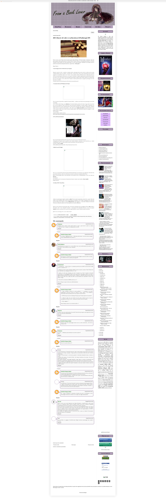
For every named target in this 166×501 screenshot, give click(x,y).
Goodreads (105, 115)
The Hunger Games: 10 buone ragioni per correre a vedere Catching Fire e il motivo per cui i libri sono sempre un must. (106, 237)
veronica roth (107, 387)
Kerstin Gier (104, 360)
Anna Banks (105, 343)
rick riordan (103, 386)
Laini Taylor (105, 362)
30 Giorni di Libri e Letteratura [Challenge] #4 (105, 300)
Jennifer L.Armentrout (104, 356)
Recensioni (68, 27)
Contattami (88, 27)
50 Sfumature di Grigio (76, 216)
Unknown (60, 224)
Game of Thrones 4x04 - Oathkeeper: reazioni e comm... (106, 288)
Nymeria (60, 310)
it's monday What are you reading (105, 157)
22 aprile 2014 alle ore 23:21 (88, 320)
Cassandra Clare (103, 346)
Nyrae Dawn (110, 371)
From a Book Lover (105, 465)
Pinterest (105, 121)
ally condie (106, 383)
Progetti (107, 27)
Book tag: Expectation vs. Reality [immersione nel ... (105, 290)
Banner (78, 27)
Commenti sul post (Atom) (61, 446)
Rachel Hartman (106, 372)
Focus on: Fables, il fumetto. (105, 325)
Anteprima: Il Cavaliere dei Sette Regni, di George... (105, 324)
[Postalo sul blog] (72, 214)
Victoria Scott (100, 382)
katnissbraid (61, 264)
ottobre (101, 276)
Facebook (105, 113)
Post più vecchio (91, 444)
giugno (101, 282)
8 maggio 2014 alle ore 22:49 (89, 401)
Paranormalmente (61, 217)
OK (97, 0)
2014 (100, 272)
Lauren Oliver (104, 364)
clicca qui (77, 63)
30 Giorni (61, 216)
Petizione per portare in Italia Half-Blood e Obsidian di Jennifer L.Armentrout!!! (108, 186)
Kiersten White (102, 361)
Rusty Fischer (106, 375)
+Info (95, 0)
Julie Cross (107, 357)
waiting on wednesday (103, 159)
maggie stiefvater (108, 384)
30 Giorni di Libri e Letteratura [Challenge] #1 (105, 316)
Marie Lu (110, 366)
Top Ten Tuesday (102, 156)
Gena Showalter (101, 349)
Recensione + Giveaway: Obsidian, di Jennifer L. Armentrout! (108, 213)
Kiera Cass (111, 360)
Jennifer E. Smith (108, 353)
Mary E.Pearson (106, 369)
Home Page (58, 27)
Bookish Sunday (102, 147)
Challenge (55, 217)
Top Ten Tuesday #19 (104, 306)
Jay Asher (111, 352)
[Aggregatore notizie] (105, 456)
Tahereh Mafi (105, 379)
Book (103, 467)
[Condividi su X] (73, 214)
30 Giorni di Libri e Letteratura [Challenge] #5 (105, 292)
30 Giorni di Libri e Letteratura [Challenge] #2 (105, 311)
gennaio (101, 330)
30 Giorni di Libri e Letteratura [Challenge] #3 (105, 305)
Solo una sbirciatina (102, 155)
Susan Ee (110, 378)
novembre (102, 275)
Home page (74, 444)
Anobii (105, 125)
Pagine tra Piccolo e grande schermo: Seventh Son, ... (105, 314)
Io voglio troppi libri (102, 148)
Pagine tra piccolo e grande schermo (105, 152)
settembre (102, 278)
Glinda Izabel (105, 350)
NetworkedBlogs (104, 463)
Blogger (85, 492)
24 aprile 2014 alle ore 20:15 (89, 349)
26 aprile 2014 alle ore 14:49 (88, 341)
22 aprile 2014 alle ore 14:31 (89, 244)
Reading (106, 467)
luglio (101, 281)
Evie (57, 217)
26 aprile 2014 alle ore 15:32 (88, 381)
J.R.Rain (100, 352)
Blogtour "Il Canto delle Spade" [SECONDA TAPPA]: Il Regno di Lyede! (108, 167)
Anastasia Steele (82, 216)
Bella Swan (90, 216)
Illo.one (59, 401)
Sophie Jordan (104, 377)
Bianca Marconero (107, 345)
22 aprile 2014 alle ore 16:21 (89, 264)
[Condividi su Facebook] (75, 214)
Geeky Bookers (61, 244)
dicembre (102, 273)
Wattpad (105, 123)
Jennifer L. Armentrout (104, 354)
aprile (101, 285)
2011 (100, 335)
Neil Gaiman (105, 371)
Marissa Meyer (102, 368)
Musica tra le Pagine (102, 150)
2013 (100, 332)
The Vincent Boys (67, 217)
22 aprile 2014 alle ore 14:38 (88, 234)
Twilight (72, 217)
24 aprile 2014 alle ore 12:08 (89, 330)
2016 (100, 269)
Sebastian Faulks (107, 376)
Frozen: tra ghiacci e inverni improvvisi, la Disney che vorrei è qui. (106, 222)
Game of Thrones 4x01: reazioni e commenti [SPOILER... (106, 321)
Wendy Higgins (100, 383)
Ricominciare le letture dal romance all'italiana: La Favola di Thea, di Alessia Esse (108, 196)
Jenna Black (101, 353)
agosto (101, 279)
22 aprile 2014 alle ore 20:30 (89, 310)
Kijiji (109, 449)
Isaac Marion (100, 351)
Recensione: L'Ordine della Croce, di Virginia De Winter (108, 176)
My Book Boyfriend (102, 151)
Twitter (105, 117)
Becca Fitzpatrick (105, 344)
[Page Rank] (105, 477)
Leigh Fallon (105, 365)
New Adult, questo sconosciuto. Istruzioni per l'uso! (105, 245)
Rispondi (59, 228)
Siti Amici (97, 27)
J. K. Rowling (106, 351)
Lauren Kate (111, 362)
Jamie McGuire (106, 352)
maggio (101, 284)
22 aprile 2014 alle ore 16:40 (88, 289)
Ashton (87, 216)
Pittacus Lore (100, 372)
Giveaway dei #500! (107, 228)
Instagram (105, 119)
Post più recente (56, 444)
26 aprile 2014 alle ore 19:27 (88, 391)
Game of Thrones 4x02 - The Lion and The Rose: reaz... (106, 309)
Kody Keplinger (109, 361)
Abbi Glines (106, 342)
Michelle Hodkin (105, 370)
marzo (101, 327)
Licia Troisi (105, 366)
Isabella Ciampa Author (66, 234)
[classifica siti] (105, 459)
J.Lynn (112, 351)
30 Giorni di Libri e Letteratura (67, 216)
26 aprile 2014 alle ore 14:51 (88, 371)
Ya (104, 467)
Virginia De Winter (107, 382)
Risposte (58, 231)
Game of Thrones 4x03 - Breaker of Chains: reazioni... (106, 297)
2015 (100, 270)
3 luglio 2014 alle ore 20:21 (89, 418)
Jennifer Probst (100, 357)
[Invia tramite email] (71, 214)
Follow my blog (105, 469)
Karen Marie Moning (105, 359)
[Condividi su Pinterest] (76, 214)
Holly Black (110, 350)
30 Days (58, 216)
